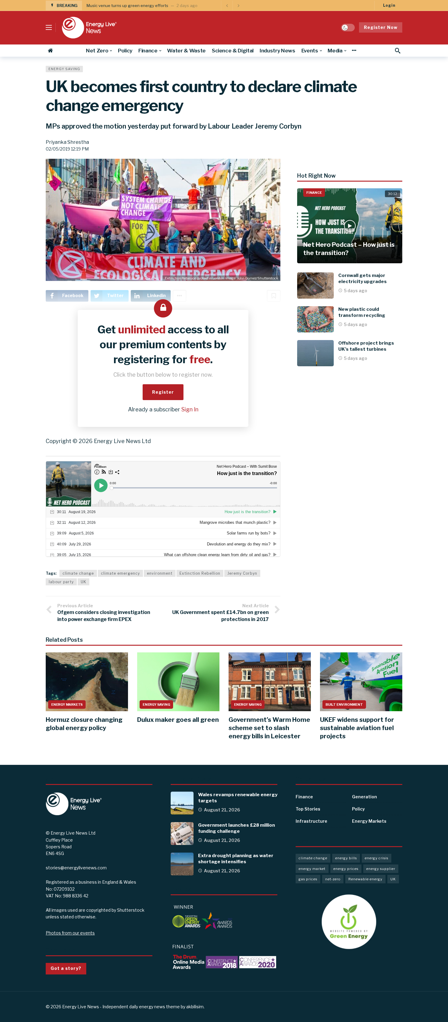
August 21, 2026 (222, 809)
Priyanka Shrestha (67, 142)
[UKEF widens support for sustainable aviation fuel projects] (361, 681)
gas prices (308, 879)
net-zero (332, 879)
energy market (312, 869)
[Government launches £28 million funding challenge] (182, 833)
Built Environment (344, 704)
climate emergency (120, 573)
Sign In (189, 409)
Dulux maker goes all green (178, 719)
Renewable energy (365, 879)
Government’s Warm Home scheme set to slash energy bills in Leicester (269, 728)
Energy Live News (80, 1006)
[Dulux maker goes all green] (178, 681)
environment (159, 573)
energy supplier (380, 869)
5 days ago (355, 290)
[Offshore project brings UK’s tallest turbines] (315, 353)
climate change (78, 573)
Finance (314, 192)
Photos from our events (70, 932)
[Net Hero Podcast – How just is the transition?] (349, 226)
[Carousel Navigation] (232, 5)
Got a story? (66, 968)
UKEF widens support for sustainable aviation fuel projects (357, 728)
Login (389, 5)
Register (163, 392)
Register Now (380, 27)
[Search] (397, 50)
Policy (358, 808)
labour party (61, 582)
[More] (354, 50)
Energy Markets (67, 704)
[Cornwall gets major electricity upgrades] (315, 285)
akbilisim (195, 1006)
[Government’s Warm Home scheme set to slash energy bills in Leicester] (270, 681)
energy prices (345, 869)
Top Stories (308, 808)
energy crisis (376, 858)
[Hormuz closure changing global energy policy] (87, 681)
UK (83, 582)
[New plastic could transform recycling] (315, 319)
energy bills (346, 858)
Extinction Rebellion (200, 573)
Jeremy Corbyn (242, 573)
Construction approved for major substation (128, 5)
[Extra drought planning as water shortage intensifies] (182, 864)
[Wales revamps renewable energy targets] (182, 803)
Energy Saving (64, 69)
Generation (364, 796)
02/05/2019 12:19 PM (67, 148)
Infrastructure (311, 821)
